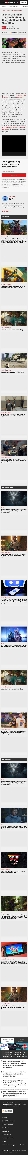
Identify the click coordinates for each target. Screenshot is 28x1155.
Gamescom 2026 (13, 6)
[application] (14, 143)
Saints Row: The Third (17, 10)
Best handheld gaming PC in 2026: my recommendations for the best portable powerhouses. (14, 1094)
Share (5, 32)
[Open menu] (3, 2)
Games (3, 10)
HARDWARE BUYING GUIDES (7, 1040)
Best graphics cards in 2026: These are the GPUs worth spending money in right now (15, 1074)
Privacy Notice (22, 181)
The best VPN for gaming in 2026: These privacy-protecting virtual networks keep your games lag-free (15, 1054)
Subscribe (23, 2)
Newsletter (23, 32)
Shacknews (20, 98)
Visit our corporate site (14, 1106)
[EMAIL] (13, 199)
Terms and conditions (7, 1124)
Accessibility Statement (8, 1138)
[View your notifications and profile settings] (14, 2)
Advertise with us (6, 1134)
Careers (4, 1141)
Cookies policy (5, 1131)
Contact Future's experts (8, 1121)
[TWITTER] (10, 199)
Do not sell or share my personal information (13, 1145)
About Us (4, 1117)
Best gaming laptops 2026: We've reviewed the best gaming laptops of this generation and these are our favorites (14, 1064)
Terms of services (20, 179)
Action (8, 10)
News (3, 27)
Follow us (15, 32)
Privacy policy (5, 1127)
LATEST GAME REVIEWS (20, 1040)
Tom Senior (11, 27)
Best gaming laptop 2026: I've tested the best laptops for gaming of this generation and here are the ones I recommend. (14, 1084)
